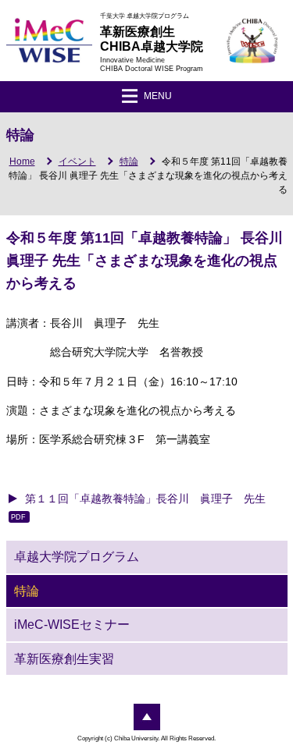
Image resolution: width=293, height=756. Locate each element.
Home (22, 161)
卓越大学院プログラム (76, 556)
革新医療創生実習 (64, 658)
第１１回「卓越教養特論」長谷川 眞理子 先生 (145, 498)
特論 (129, 161)
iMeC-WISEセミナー (72, 624)
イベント (77, 161)
